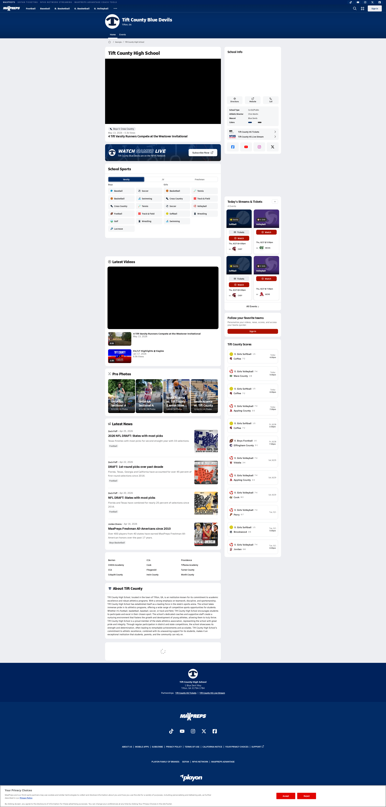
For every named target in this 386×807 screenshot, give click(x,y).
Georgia (118, 42)
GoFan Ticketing (28, 2)
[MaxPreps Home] (11, 8)
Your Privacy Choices (236, 746)
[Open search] (355, 8)
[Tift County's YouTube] (246, 146)
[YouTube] (358, 2)
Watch (241, 238)
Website (252, 101)
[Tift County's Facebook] (233, 146)
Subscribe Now (200, 152)
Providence (186, 560)
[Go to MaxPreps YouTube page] (182, 731)
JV (163, 179)
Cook (149, 564)
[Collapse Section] (275, 201)
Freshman (199, 179)
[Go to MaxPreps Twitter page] (203, 731)
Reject (307, 795)
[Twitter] (372, 2)
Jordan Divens (115, 524)
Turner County (187, 569)
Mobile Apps (142, 746)
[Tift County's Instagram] (259, 146)
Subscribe (157, 746)
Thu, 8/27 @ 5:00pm (264, 242)
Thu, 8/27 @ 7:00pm (264, 289)
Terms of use (192, 746)
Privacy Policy (174, 746)
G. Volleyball (101, 8)
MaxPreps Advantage (223, 761)
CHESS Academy (116, 564)
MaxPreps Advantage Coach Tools (95, 2)
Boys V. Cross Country (123, 128)
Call (270, 101)
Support (256, 746)
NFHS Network (200, 761)
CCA (110, 569)
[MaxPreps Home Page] (109, 42)
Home (113, 34)
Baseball (45, 8)
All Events (251, 306)
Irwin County (152, 574)
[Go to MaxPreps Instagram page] (193, 731)
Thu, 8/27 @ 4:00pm (237, 243)
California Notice (212, 746)
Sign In (253, 331)
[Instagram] (365, 2)
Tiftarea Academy (189, 564)
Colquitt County (115, 574)
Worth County (187, 574)
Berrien (111, 560)
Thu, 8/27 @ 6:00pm (237, 290)
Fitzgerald (151, 569)
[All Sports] (115, 8)
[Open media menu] (363, 8)
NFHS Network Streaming (56, 2)
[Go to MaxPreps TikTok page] (171, 731)
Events (122, 34)
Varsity (126, 179)
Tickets (240, 232)
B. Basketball (62, 8)
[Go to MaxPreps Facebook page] (214, 731)
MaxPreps (9, 2)
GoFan (185, 761)
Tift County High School (134, 42)
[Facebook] (379, 2)
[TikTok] (350, 2)
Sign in (375, 8)
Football (31, 8)
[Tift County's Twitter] (272, 146)
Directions (234, 101)
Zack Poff (112, 431)
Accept (286, 795)
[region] (193, 796)
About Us (127, 746)
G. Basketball (82, 8)
